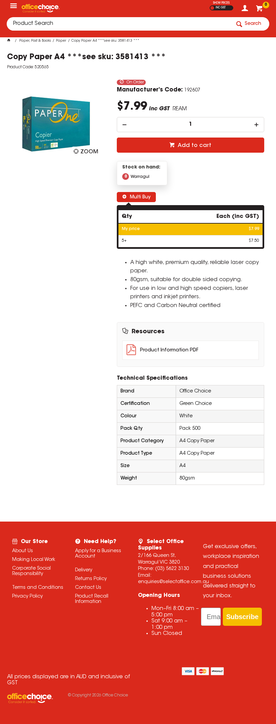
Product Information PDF (169, 350)
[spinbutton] (190, 124)
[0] (260, 10)
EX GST (212, 8)
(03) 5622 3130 (172, 569)
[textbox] (119, 24)
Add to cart (193, 145)
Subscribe (242, 616)
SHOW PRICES (221, 3)
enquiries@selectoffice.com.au (173, 582)
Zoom (89, 152)
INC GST (221, 7)
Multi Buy (139, 197)
